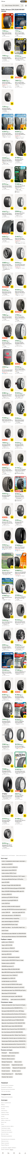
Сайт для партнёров (5, 1091)
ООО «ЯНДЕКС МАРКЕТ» (10, 1147)
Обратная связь (4, 1141)
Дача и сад (3, 1122)
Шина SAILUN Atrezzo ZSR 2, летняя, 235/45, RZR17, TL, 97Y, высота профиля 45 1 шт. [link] (7, 547)
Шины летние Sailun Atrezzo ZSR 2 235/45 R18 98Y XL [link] (19, 33)
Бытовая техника (5, 1106)
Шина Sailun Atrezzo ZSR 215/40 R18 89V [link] (19, 420)
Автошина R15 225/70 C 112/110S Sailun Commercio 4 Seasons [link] (20, 821)
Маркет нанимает (5, 1143)
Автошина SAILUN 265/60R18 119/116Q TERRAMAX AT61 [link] (19, 697)
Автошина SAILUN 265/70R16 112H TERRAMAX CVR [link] (19, 796)
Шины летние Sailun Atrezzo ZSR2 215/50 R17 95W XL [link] (7, 470)
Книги (2, 1124)
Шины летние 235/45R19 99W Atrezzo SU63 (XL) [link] (20, 573)
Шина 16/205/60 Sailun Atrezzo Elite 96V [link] (7, 622)
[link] (14, 861)
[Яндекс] (11, 1149)
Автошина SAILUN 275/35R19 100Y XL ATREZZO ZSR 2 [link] (19, 445)
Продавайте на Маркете (6, 1087)
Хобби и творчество (5, 1120)
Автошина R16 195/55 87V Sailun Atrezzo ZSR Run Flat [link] (7, 522)
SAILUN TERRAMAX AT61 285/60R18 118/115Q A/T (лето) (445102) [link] (19, 722)
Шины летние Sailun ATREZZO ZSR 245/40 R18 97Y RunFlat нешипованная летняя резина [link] (7, 160)
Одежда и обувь (5, 1112)
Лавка (8, 1153)
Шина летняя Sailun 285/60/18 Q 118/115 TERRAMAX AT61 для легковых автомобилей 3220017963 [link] (20, 496)
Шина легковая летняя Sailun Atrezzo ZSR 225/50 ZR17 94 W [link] (7, 573)
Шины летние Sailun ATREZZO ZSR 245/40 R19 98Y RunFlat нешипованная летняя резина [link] (20, 239)
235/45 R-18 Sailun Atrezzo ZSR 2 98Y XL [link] (7, 83)
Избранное (14, 1153)
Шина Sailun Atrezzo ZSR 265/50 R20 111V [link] (6, 292)
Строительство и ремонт (6, 1132)
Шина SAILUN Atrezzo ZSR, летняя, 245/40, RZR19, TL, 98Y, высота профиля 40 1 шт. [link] (20, 548)
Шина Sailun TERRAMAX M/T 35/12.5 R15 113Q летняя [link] (20, 597)
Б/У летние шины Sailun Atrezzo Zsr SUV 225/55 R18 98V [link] (7, 370)
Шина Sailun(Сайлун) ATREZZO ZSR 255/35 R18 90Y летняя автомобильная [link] (7, 186)
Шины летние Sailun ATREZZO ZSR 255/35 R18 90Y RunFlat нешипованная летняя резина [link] (20, 292)
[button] (26, 6)
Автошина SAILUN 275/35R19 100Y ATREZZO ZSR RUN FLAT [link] (6, 496)
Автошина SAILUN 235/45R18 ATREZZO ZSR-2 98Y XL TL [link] (6, 58)
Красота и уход (4, 1118)
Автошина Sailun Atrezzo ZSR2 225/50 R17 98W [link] (6, 343)
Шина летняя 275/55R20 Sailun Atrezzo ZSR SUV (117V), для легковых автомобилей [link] (20, 470)
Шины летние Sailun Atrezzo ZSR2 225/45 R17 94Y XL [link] (20, 369)
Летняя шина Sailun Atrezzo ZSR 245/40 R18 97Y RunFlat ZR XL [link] (7, 134)
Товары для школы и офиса (7, 1126)
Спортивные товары (5, 1128)
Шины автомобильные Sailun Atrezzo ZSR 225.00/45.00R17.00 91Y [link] (20, 395)
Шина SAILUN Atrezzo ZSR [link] (7, 598)
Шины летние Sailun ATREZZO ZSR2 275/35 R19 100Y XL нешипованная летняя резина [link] (7, 265)
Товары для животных (6, 1130)
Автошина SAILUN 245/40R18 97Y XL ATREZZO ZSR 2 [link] (6, 445)
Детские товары (5, 1134)
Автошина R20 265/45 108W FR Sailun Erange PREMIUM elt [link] (7, 846)
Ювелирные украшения (6, 1136)
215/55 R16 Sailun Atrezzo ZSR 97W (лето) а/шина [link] (7, 239)
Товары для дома (5, 1114)
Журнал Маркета (5, 1145)
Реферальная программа (6, 1097)
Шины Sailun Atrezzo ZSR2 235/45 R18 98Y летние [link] (6, 33)
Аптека (2, 1116)
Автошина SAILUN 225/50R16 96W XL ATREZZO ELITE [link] (6, 722)
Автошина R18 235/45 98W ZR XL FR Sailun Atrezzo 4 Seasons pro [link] (7, 395)
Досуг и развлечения (6, 1102)
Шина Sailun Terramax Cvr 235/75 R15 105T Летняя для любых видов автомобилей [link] (20, 647)
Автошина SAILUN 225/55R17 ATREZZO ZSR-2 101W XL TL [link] (6, 647)
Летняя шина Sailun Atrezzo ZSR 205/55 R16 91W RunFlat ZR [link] (20, 134)
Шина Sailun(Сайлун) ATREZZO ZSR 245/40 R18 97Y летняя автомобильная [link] (7, 214)
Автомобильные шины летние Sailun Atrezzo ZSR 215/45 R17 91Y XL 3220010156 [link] (20, 265)
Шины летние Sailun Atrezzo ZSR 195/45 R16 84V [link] (20, 317)
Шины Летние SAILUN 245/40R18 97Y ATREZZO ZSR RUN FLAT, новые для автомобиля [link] (20, 186)
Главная (3, 1153)
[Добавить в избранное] (12, 15)
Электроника (4, 1110)
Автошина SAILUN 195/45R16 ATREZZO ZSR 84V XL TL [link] (19, 343)
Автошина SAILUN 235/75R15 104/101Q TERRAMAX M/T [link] (6, 771)
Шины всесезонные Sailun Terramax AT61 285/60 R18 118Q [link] (6, 672)
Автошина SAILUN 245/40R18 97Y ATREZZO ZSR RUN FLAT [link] (19, 160)
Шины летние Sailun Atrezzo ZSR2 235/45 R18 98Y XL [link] (20, 83)
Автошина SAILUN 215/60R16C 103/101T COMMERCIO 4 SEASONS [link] (6, 697)
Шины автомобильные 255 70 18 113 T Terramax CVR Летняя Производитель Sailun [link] (20, 622)
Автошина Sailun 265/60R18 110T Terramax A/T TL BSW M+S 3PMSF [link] (7, 747)
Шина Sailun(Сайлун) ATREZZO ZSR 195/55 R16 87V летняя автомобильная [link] (7, 317)
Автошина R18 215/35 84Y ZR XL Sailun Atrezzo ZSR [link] (19, 214)
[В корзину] (12, 27)
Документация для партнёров (8, 1089)
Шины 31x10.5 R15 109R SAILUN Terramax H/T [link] (7, 796)
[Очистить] (22, 5)
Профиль (25, 1153)
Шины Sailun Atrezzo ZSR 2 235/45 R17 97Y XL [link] (7, 420)
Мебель (3, 1104)
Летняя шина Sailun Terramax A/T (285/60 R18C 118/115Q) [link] (20, 747)
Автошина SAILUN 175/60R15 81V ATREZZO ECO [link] (19, 522)
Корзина (19, 1153)
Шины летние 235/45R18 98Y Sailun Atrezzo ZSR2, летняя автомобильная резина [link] (20, 58)
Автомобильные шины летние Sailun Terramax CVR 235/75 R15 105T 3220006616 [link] (20, 772)
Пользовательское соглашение (8, 1139)
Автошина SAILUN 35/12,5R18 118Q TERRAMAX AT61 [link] (6, 821)
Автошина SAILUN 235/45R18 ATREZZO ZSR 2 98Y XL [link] (6, 109)
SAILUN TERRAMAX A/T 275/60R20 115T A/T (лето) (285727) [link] (20, 672)
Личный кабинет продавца (7, 1085)
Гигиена (3, 1108)
